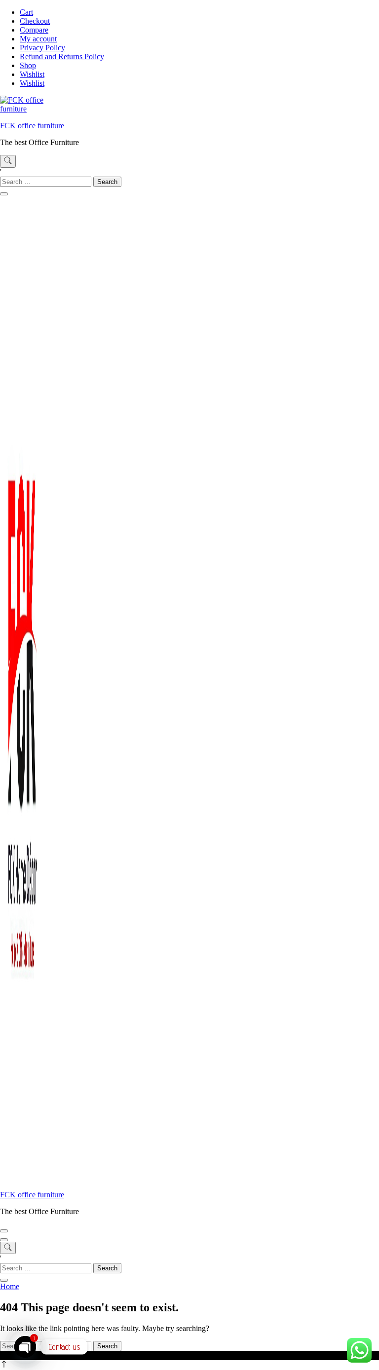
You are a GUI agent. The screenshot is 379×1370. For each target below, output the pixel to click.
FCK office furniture (32, 125)
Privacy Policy (42, 47)
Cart (26, 12)
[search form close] (4, 193)
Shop (28, 65)
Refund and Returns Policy (62, 56)
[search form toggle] (8, 161)
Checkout (35, 21)
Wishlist (32, 74)
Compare (34, 30)
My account (38, 39)
